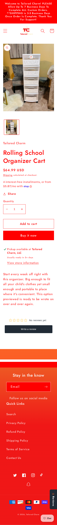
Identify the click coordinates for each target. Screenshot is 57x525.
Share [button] (12, 194)
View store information (23, 263)
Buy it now (28, 235)
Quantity (8, 201)
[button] (5, 30)
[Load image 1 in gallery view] (11, 127)
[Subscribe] (46, 387)
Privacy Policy (16, 423)
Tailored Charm (32, 514)
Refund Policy (15, 432)
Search (11, 414)
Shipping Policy (17, 441)
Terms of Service (17, 449)
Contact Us (13, 458)
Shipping (8, 175)
